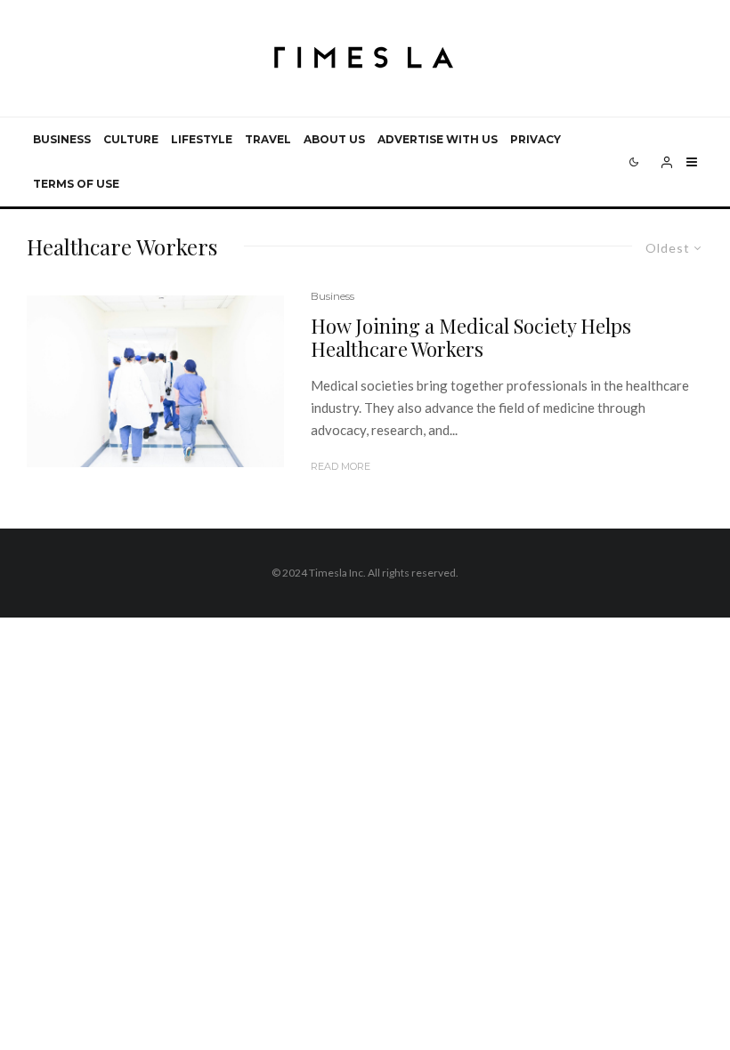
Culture (130, 139)
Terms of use (76, 183)
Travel (268, 139)
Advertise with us (437, 139)
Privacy (535, 139)
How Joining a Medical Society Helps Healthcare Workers (471, 337)
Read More (340, 466)
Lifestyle (201, 139)
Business (62, 139)
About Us (334, 139)
